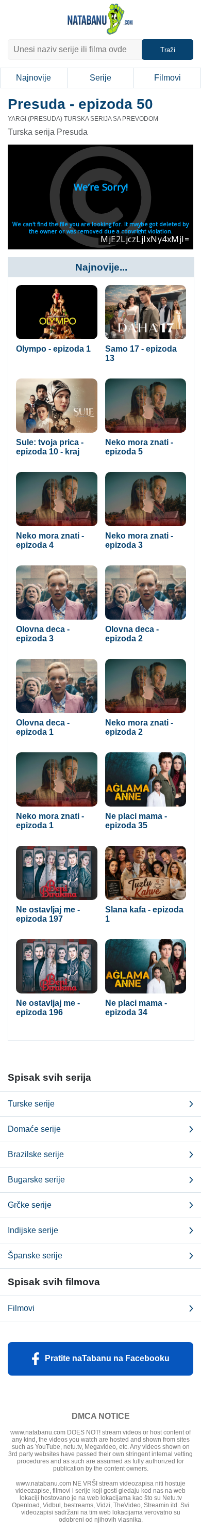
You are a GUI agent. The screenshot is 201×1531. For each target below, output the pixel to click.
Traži (167, 50)
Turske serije (31, 1103)
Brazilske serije (36, 1154)
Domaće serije (34, 1129)
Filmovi (167, 77)
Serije (100, 77)
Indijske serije (33, 1230)
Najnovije (33, 77)
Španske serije (35, 1255)
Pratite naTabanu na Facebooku (107, 1358)
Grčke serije (30, 1205)
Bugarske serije (36, 1179)
